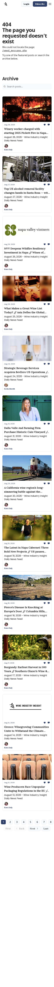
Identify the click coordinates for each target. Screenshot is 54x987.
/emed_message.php (14, 50)
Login (26, 4)
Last (45, 828)
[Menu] (50, 3)
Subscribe (40, 4)
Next (32, 828)
